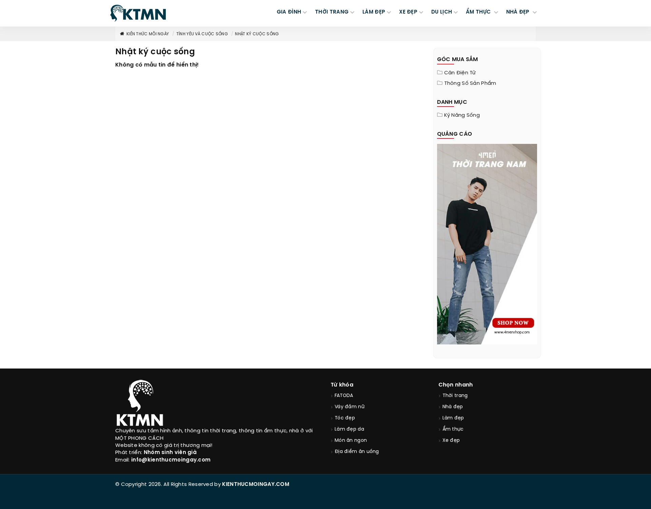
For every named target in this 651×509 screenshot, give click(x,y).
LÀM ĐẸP (373, 12)
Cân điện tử (460, 73)
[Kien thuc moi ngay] (138, 13)
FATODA (344, 395)
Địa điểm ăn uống (357, 451)
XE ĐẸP (408, 12)
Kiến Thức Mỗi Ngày (147, 34)
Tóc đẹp (345, 418)
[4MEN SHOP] (487, 243)
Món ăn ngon (351, 440)
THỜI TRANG (332, 12)
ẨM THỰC (479, 12)
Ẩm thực (453, 429)
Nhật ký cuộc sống (257, 34)
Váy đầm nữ (349, 407)
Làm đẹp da (349, 429)
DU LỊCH (441, 12)
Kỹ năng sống (462, 115)
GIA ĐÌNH (289, 12)
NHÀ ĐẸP (518, 12)
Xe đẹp (451, 440)
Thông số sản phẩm (470, 83)
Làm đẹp (453, 418)
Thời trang (455, 395)
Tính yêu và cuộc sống (202, 34)
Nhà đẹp (452, 407)
